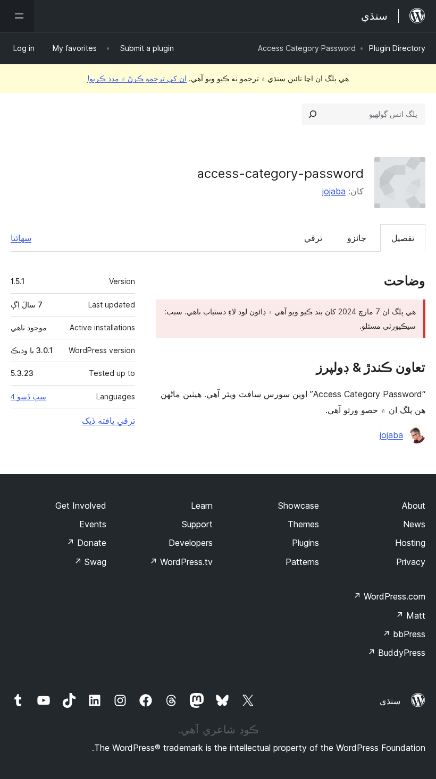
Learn (202, 505)
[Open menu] (17, 16)
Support (197, 524)
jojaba (334, 191)
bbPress (403, 634)
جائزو (356, 238)
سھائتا (21, 238)
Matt (410, 615)
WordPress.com (389, 596)
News (414, 524)
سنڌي (390, 701)
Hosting (410, 542)
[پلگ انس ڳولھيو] (312, 114)
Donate (86, 542)
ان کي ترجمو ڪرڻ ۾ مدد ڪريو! (137, 78)
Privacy (410, 562)
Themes (303, 524)
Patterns (302, 562)
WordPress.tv (181, 562)
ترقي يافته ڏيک (108, 420)
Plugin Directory (397, 48)
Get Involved (80, 505)
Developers (191, 542)
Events (92, 524)
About (413, 505)
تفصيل (402, 238)
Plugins (305, 542)
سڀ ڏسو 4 (28, 396)
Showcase (298, 505)
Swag (90, 562)
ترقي (313, 238)
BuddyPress (396, 652)
